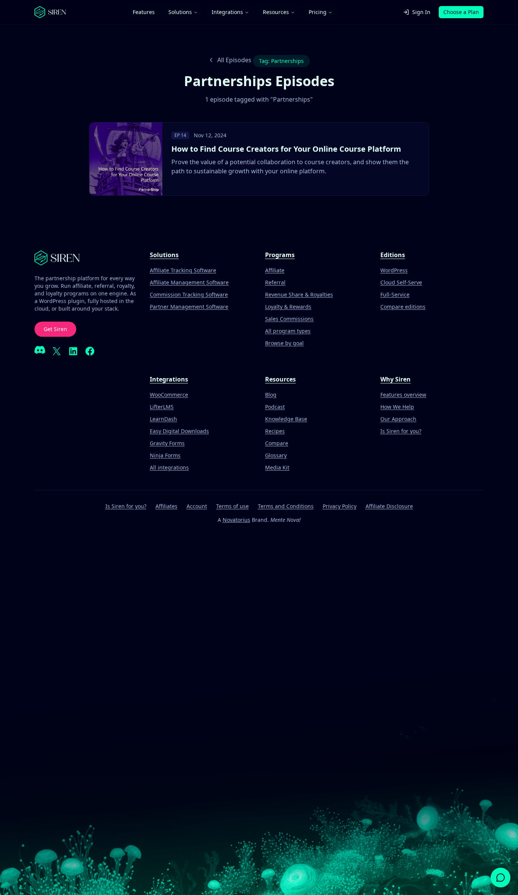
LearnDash (163, 418)
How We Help (397, 406)
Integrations (227, 12)
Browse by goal (284, 343)
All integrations (169, 467)
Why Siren (395, 379)
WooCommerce (169, 394)
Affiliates (166, 506)
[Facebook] (90, 351)
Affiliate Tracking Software (183, 270)
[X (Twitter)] (56, 351)
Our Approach (398, 418)
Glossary (276, 455)
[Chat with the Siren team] (500, 877)
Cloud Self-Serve (401, 282)
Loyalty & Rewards (288, 306)
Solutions (180, 12)
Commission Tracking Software (189, 294)
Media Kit (277, 467)
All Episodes (234, 60)
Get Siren (55, 329)
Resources (276, 12)
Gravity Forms (167, 443)
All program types (288, 330)
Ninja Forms (165, 455)
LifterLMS (162, 406)
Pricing (317, 12)
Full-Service (395, 294)
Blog (270, 394)
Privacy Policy (339, 506)
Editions (392, 255)
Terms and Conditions (286, 506)
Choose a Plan (461, 12)
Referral (275, 282)
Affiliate (274, 270)
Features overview (403, 394)
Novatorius (236, 519)
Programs (280, 255)
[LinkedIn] (73, 351)
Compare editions (402, 306)
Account (197, 506)
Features (144, 12)
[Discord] (40, 351)
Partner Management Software (189, 306)
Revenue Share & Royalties (299, 294)
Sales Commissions (289, 318)
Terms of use (232, 506)
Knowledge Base (286, 418)
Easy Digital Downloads (179, 431)
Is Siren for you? (400, 431)
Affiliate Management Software (189, 282)
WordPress (394, 270)
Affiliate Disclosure (389, 506)
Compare (276, 443)
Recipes (275, 431)
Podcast (275, 406)
